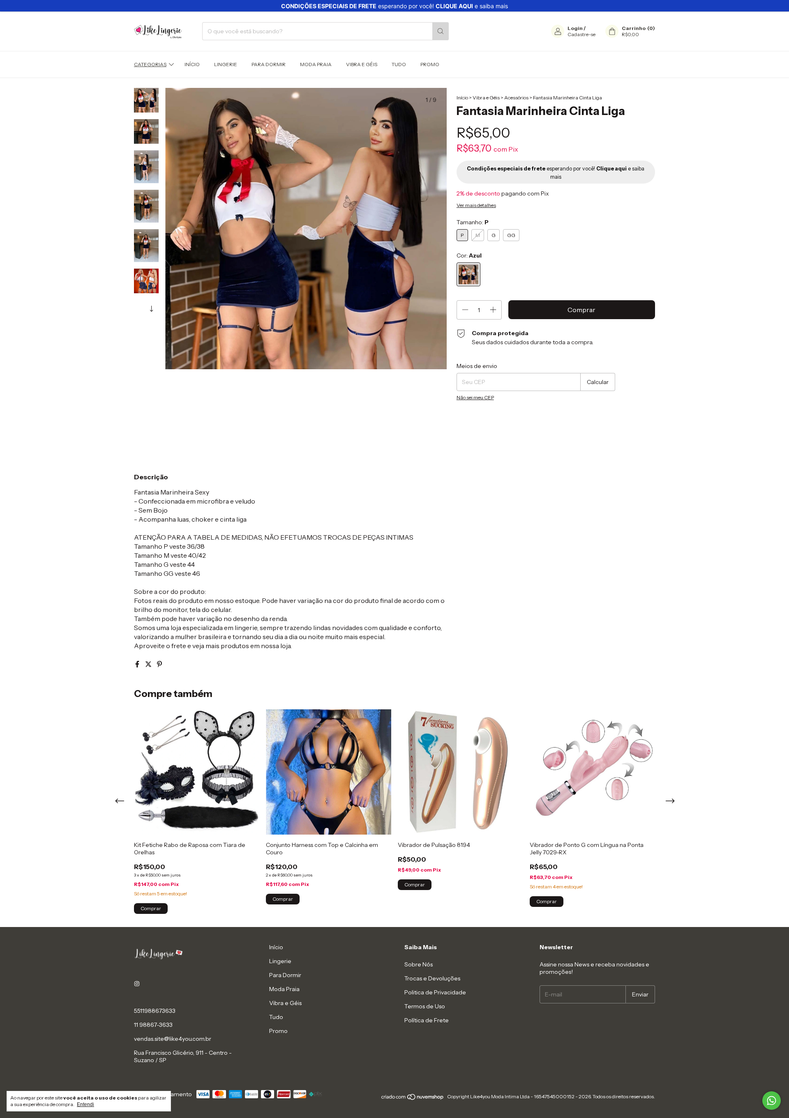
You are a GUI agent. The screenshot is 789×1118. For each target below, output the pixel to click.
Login (575, 28)
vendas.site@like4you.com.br (172, 1038)
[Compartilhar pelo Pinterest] (159, 664)
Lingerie (225, 64)
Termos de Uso (424, 1006)
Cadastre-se (581, 34)
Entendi (85, 1104)
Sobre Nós (418, 964)
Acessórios (516, 97)
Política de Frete (426, 1020)
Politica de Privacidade (435, 992)
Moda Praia (316, 64)
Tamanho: (473, 222)
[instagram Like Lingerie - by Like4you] (137, 983)
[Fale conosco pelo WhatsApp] (771, 1100)
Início (192, 64)
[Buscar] (440, 31)
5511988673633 (154, 1010)
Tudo (399, 64)
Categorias (150, 64)
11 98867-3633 (153, 1024)
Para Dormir (268, 64)
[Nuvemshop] (413, 1098)
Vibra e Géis (361, 64)
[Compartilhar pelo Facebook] (138, 664)
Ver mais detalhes (476, 205)
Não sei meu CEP (475, 397)
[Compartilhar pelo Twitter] (149, 664)
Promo (429, 64)
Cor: (469, 255)
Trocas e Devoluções (432, 978)
